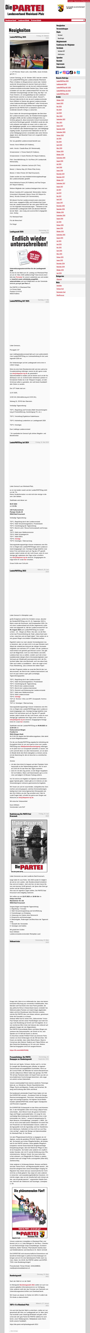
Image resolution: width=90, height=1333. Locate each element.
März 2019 (59, 148)
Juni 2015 (59, 244)
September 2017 (61, 183)
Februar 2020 (60, 135)
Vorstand (60, 35)
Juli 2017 (59, 190)
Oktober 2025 (60, 100)
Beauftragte (61, 38)
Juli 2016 (59, 222)
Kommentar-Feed (61, 292)
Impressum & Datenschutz (82, 1)
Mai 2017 (59, 196)
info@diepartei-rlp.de (19, 373)
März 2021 (59, 122)
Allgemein (59, 279)
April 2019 (59, 145)
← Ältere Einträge (13, 1331)
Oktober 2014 (60, 270)
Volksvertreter (15, 941)
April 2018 (59, 167)
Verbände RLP (61, 51)
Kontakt (70, 1)
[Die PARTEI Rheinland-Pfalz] (45, 10)
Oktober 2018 (60, 154)
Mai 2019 (59, 142)
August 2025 (60, 103)
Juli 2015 (59, 241)
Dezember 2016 (61, 206)
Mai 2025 (59, 106)
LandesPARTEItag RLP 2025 (64, 87)
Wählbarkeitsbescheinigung (30, 746)
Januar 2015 (60, 260)
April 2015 (59, 251)
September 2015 (61, 235)
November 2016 (61, 209)
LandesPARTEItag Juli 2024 (64, 91)
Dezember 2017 (61, 174)
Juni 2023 (59, 113)
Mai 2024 (59, 110)
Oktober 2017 (60, 180)
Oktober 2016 (60, 212)
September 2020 (61, 132)
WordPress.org (60, 295)
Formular (19, 277)
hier (25, 559)
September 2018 (61, 158)
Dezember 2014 (61, 263)
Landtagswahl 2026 (62, 84)
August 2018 (60, 161)
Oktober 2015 (60, 231)
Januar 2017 (60, 203)
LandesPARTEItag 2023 (63, 94)
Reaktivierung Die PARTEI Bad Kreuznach (20, 815)
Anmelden (59, 285)
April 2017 (59, 199)
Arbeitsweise (61, 54)
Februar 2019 (60, 151)
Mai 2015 (59, 247)
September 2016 (61, 215)
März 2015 (59, 254)
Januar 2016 (60, 228)
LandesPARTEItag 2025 (63, 81)
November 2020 (61, 129)
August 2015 (60, 238)
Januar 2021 (60, 126)
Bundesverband (10, 20)
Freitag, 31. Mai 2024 (42, 442)
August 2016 (60, 219)
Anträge (17, 539)
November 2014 (61, 267)
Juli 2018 (59, 164)
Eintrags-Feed (60, 289)
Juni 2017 (59, 193)
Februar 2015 (60, 257)
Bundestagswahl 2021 (27, 1285)
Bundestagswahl (15, 1275)
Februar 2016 (60, 225)
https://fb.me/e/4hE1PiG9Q (19, 1050)
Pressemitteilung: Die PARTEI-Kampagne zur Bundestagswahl (21, 1058)
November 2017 (61, 177)
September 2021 (61, 119)
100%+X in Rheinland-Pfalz (19, 1304)
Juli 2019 (59, 138)
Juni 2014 (59, 273)
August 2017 (60, 187)
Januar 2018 (60, 170)
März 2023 (59, 116)
